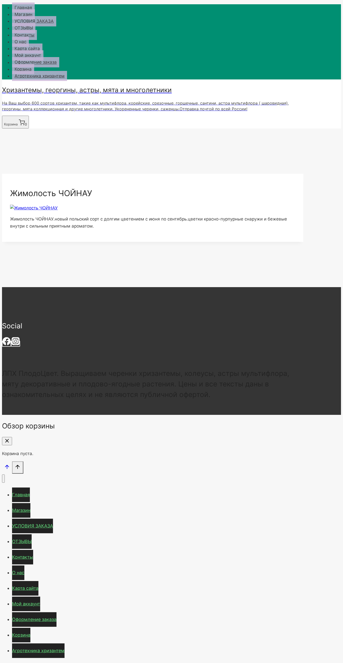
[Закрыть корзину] (7, 441)
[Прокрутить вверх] (7, 468)
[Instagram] (15, 344)
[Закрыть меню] (3, 478)
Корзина (23, 69)
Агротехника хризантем (40, 75)
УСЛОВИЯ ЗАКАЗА (34, 21)
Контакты (24, 34)
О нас (20, 41)
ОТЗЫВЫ (24, 28)
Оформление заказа (36, 62)
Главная (23, 7)
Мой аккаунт (28, 55)
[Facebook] (6, 344)
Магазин (23, 14)
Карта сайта (27, 48)
